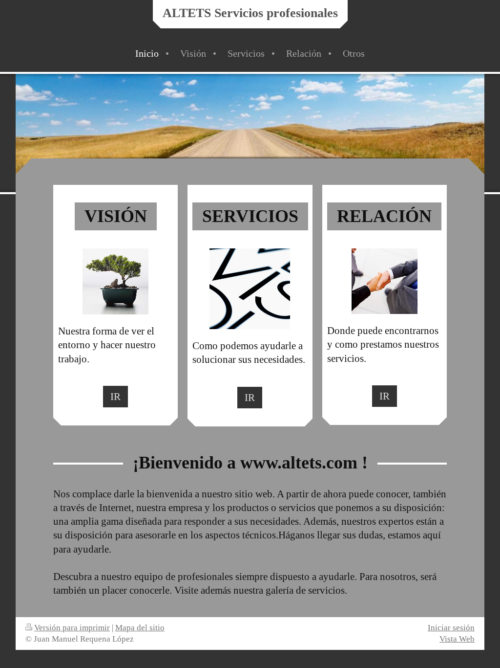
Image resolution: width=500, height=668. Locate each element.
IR (115, 396)
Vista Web (457, 639)
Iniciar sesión (451, 627)
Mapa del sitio (140, 627)
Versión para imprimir (72, 627)
